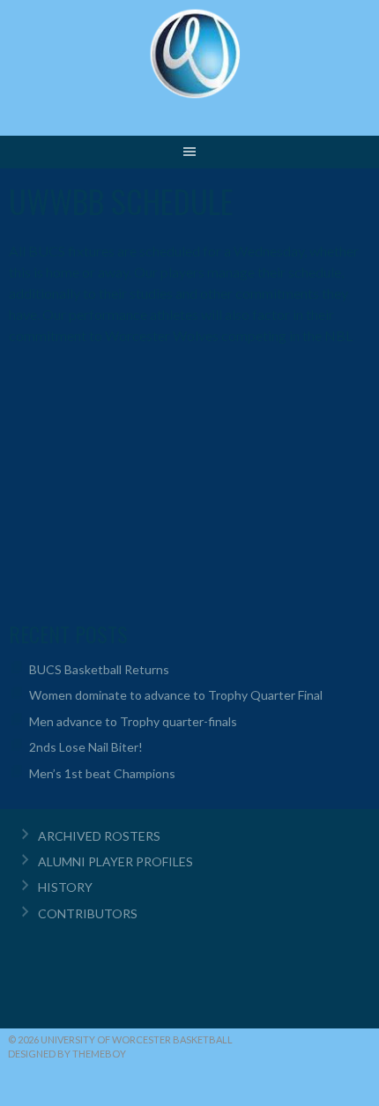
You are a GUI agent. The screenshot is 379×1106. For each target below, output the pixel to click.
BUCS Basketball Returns (99, 669)
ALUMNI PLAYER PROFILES (115, 861)
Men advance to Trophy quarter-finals (133, 721)
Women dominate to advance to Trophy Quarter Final (176, 694)
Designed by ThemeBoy (67, 1053)
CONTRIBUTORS (87, 913)
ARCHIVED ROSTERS (99, 835)
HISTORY (65, 887)
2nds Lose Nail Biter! (86, 746)
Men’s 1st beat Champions (102, 773)
